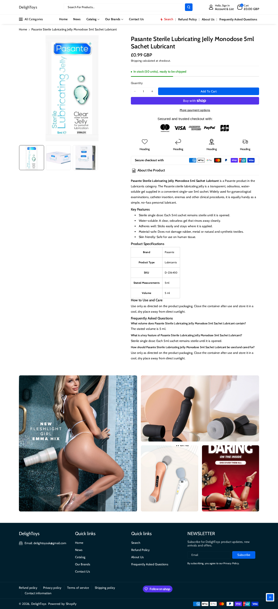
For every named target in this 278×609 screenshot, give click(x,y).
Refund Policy (140, 550)
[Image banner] (78, 443)
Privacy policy (52, 588)
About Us (137, 557)
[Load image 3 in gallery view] (85, 157)
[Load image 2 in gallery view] (58, 157)
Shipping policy (105, 588)
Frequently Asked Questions (149, 564)
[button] (248, 7)
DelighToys (39, 604)
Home (23, 29)
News (78, 550)
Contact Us (82, 571)
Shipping (136, 60)
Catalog (91, 19)
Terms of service (78, 588)
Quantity (137, 83)
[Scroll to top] (270, 597)
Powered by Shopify (62, 604)
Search (135, 543)
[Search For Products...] (189, 7)
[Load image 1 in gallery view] (31, 157)
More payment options (195, 110)
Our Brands (112, 19)
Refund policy (28, 588)
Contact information (38, 593)
